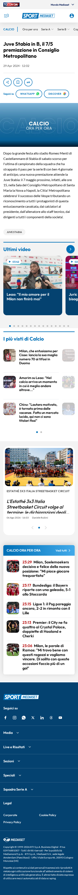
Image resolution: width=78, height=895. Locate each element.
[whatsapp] (24, 718)
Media (8, 733)
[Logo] (39, 15)
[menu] (6, 16)
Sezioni (8, 761)
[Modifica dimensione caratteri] (28, 82)
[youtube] (60, 718)
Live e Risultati (14, 747)
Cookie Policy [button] (47, 815)
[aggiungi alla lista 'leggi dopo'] (17, 82)
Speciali (9, 775)
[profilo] (72, 16)
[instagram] (14, 718)
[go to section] (70, 249)
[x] (33, 718)
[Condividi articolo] (7, 82)
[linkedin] (42, 718)
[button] (39, 15)
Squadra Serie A (15, 789)
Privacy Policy (12, 822)
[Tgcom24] (11, 4)
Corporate (10, 815)
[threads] (51, 718)
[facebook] (5, 718)
